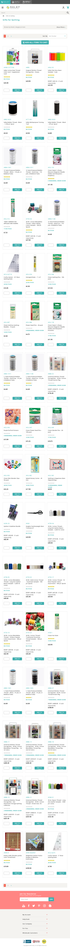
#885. (28, 67)
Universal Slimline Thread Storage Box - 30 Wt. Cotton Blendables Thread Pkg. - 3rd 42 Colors (57, 747)
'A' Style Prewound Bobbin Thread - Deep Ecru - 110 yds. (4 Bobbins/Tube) (56, 223)
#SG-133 (51, 167)
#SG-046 (51, 274)
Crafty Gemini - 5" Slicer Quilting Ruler (55, 856)
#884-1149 (51, 219)
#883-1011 (7, 374)
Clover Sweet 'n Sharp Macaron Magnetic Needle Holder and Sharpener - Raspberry (56, 172)
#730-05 (6, 577)
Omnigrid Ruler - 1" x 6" (33, 277)
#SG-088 (29, 322)
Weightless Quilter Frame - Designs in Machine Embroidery (34, 857)
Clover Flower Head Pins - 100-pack (34, 431)
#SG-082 (29, 476)
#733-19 (6, 633)
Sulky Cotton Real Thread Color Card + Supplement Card (12, 72)
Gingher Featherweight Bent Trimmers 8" (35, 527)
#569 (27, 523)
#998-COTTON (9, 67)
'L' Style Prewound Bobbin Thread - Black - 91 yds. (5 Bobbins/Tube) (34, 692)
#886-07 (51, 688)
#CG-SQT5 (51, 853)
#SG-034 (29, 274)
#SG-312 (7, 219)
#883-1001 (7, 688)
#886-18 (51, 742)
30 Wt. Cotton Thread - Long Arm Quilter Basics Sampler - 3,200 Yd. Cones (56, 528)
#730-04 (51, 523)
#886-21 (29, 797)
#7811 (50, 633)
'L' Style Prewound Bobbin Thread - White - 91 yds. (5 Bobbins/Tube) (12, 692)
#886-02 (51, 374)
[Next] (11, 36)
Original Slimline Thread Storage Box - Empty (33, 71)
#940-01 (51, 797)
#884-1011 (29, 167)
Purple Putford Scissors (11, 430)
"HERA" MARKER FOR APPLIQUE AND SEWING (11, 222)
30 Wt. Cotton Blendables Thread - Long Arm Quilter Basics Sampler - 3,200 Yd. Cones (12, 582)
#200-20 (6, 523)
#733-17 (51, 577)
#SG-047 (29, 428)
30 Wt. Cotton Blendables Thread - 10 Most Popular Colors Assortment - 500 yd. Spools (12, 638)
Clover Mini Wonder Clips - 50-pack (12, 479)
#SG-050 (7, 476)
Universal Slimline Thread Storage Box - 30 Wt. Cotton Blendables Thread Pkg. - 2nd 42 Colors (35, 747)
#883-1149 (29, 374)
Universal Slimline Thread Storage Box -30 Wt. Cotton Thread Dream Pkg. (57, 692)
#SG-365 (51, 476)
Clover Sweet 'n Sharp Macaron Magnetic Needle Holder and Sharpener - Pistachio (56, 327)
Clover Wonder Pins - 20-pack (55, 431)
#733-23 (29, 633)
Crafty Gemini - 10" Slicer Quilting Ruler (12, 278)
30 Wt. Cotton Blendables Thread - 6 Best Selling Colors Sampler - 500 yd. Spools (34, 224)
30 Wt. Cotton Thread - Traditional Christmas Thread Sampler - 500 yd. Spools (34, 638)
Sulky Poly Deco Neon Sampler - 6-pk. (55, 71)
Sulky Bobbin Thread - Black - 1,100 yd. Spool (13, 123)
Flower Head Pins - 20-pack (34, 325)
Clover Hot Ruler (53, 635)
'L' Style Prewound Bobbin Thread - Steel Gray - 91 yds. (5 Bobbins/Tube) (13, 378)
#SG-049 (51, 428)
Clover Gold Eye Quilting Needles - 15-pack (11, 326)
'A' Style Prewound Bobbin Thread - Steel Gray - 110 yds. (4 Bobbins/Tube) (34, 172)
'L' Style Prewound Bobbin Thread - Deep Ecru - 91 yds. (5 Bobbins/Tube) (35, 378)
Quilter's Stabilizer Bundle (12, 526)
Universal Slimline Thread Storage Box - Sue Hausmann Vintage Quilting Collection (13, 802)
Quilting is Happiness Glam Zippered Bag (56, 479)
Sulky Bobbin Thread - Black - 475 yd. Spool (57, 123)
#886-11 (6, 742)
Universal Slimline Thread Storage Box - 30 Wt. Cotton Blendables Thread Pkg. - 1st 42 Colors (13, 747)
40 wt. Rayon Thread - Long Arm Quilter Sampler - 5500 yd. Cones (57, 801)
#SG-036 (7, 428)
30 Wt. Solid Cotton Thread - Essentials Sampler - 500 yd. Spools (34, 581)
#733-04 (29, 219)
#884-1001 (7, 167)
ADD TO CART (17, 90)
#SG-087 (7, 322)
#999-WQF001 (31, 853)
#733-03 (29, 577)
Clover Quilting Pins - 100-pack (56, 278)
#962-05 (51, 67)
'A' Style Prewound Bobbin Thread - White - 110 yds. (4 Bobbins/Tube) (12, 172)
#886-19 (6, 797)
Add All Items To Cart (36, 42)
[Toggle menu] (2, 7)
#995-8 (6, 853)
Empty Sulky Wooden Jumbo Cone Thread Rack (13, 856)
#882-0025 (7, 119)
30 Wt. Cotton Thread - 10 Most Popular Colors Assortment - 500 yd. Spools (57, 581)
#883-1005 (29, 688)
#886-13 (29, 742)
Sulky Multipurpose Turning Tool (35, 123)
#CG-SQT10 (8, 274)
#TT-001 (29, 119)
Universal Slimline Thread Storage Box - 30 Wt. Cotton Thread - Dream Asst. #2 (35, 801)
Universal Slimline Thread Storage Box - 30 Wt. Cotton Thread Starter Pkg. (57, 378)
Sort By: (45, 36)
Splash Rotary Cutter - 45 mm (34, 479)
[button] (35, 27)
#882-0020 (51, 119)
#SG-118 (51, 322)
